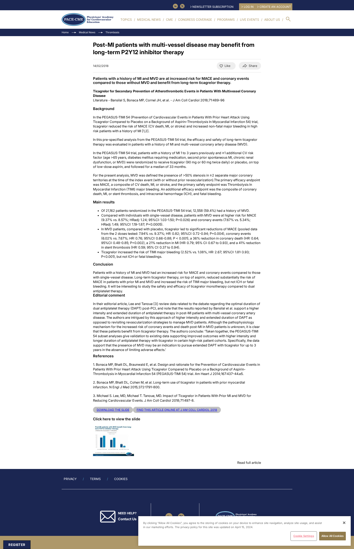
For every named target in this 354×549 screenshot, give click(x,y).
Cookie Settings (303, 536)
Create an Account (275, 6)
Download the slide (113, 409)
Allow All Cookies (332, 536)
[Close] (344, 522)
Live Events (249, 20)
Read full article (249, 463)
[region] (244, 531)
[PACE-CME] (87, 19)
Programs (226, 20)
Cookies (121, 479)
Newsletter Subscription (213, 6)
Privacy (70, 479)
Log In (249, 6)
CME (169, 20)
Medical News (149, 20)
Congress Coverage (195, 20)
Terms (95, 479)
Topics (126, 20)
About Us (272, 20)
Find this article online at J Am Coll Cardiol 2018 (177, 409)
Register (16, 545)
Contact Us (127, 519)
